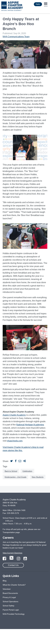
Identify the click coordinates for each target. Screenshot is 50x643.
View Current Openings (12, 553)
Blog (4, 581)
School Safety (8, 606)
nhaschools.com (14, 441)
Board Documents (10, 593)
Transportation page (11, 532)
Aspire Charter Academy (14, 415)
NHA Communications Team (16, 36)
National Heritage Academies (30, 425)
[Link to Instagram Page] (19, 559)
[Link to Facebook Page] (5, 559)
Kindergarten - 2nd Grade (15, 477)
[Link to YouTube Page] (25, 559)
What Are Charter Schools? (14, 585)
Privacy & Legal (9, 597)
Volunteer (7, 589)
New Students (37, 477)
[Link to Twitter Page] (11, 559)
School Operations (10, 601)
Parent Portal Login (11, 610)
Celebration (27, 471)
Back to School (11, 471)
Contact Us (13, 565)
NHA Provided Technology (14, 614)
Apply (38, 4)
